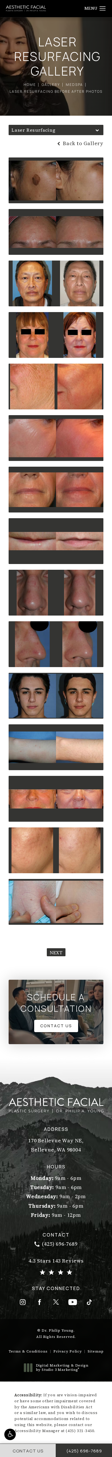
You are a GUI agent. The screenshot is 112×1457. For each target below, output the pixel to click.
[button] (10, 1434)
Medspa (74, 84)
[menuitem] (23, 1302)
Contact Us (56, 1025)
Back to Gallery (82, 143)
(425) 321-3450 (80, 1430)
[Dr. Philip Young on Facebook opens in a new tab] (39, 1302)
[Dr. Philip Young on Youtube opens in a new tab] (73, 1302)
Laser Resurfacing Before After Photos (56, 91)
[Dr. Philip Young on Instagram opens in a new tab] (23, 1302)
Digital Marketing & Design (62, 1367)
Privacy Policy (67, 1351)
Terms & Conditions (28, 1351)
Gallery (51, 84)
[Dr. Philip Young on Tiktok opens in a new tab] (89, 1302)
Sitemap (96, 1351)
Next (56, 952)
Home (30, 84)
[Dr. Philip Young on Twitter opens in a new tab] (56, 1302)
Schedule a (56, 1002)
